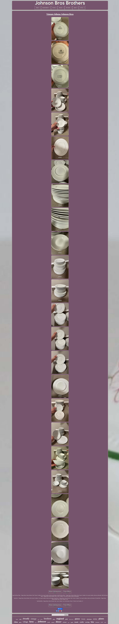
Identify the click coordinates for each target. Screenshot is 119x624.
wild (38, 619)
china (16, 622)
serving (87, 622)
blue (92, 622)
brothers (47, 618)
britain (83, 619)
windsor (52, 622)
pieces (41, 619)
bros (31, 621)
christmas (89, 619)
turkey (95, 619)
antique (65, 622)
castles (82, 622)
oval (102, 622)
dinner (58, 622)
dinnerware (71, 619)
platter (77, 619)
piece (20, 622)
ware (105, 622)
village (25, 622)
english (72, 622)
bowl (68, 622)
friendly (26, 618)
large (17, 619)
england (60, 618)
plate (54, 619)
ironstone (97, 622)
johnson (42, 621)
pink (66, 619)
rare (35, 622)
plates (101, 618)
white (20, 619)
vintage (33, 619)
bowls (76, 622)
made (48, 622)
